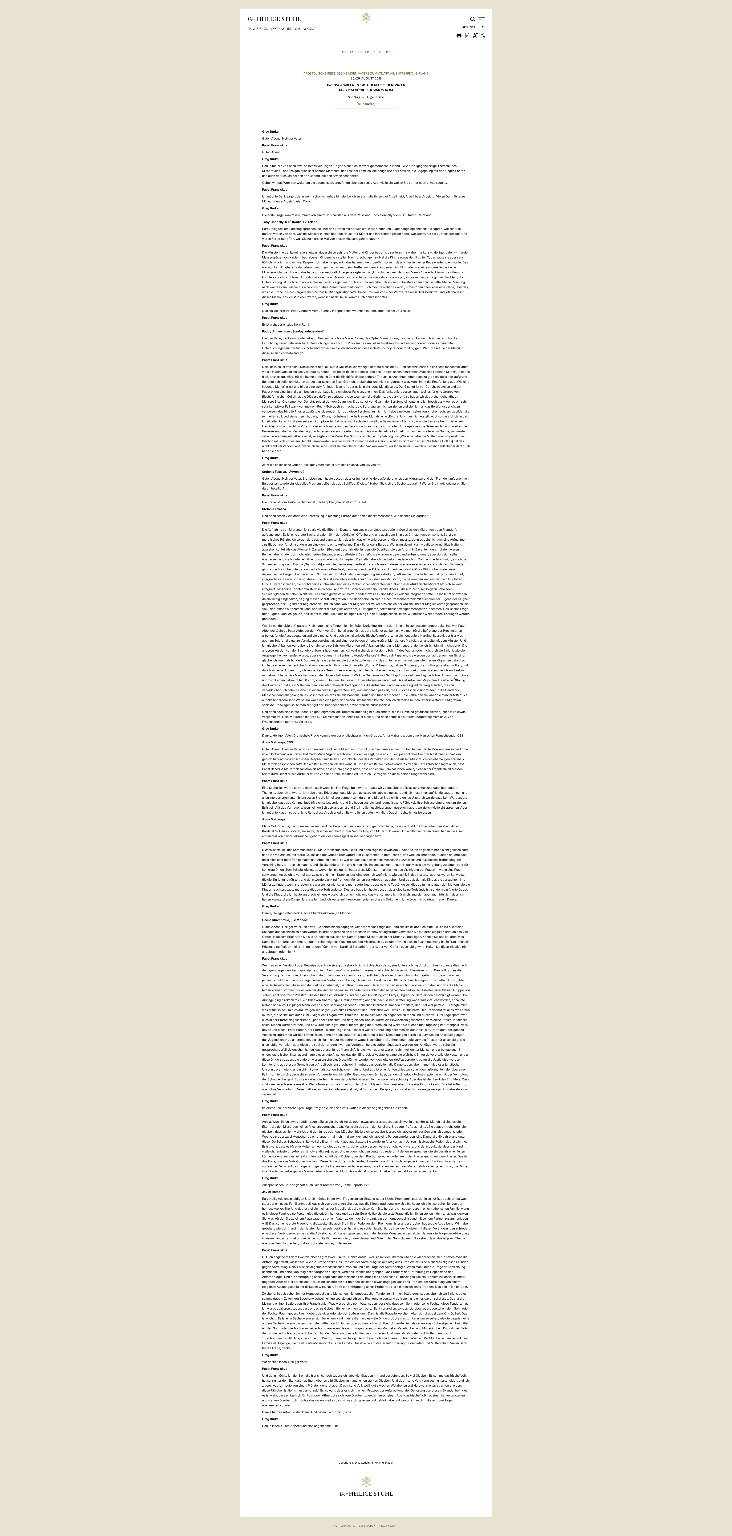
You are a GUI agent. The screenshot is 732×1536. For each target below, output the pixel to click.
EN (352, 52)
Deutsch (470, 28)
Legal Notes (348, 1526)
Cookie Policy (367, 1526)
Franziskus (258, 28)
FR (367, 52)
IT (373, 52)
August (309, 28)
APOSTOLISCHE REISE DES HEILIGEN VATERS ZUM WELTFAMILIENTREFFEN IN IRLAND (366, 73)
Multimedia (366, 104)
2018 (297, 28)
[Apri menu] (481, 19)
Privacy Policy (387, 1526)
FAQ (335, 1526)
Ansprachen (281, 28)
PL (380, 52)
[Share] (483, 36)
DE (344, 52)
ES (360, 52)
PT (388, 52)
